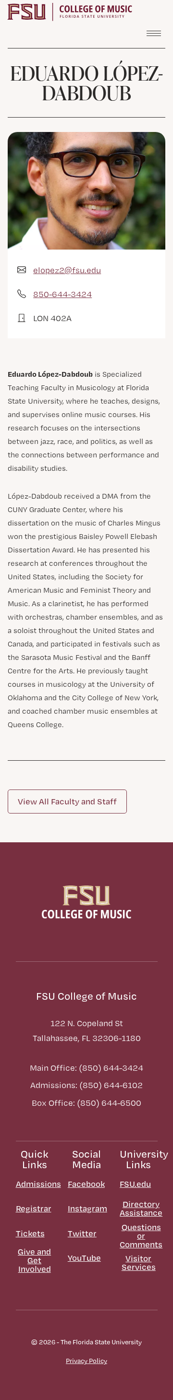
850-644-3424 (62, 294)
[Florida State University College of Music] (69, 11)
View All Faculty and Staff (67, 801)
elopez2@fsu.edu (67, 270)
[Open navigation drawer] (153, 33)
